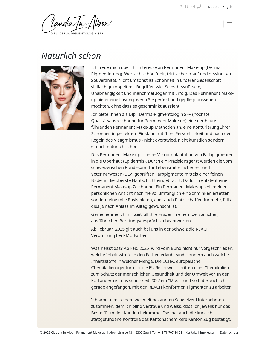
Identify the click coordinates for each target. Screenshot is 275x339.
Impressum (208, 332)
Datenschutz (229, 332)
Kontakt (191, 332)
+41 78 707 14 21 (170, 332)
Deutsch (215, 7)
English (229, 7)
